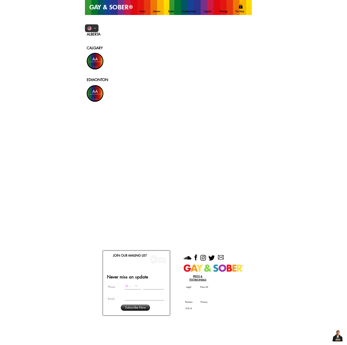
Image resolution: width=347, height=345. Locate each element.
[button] (241, 6)
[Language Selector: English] (91, 28)
